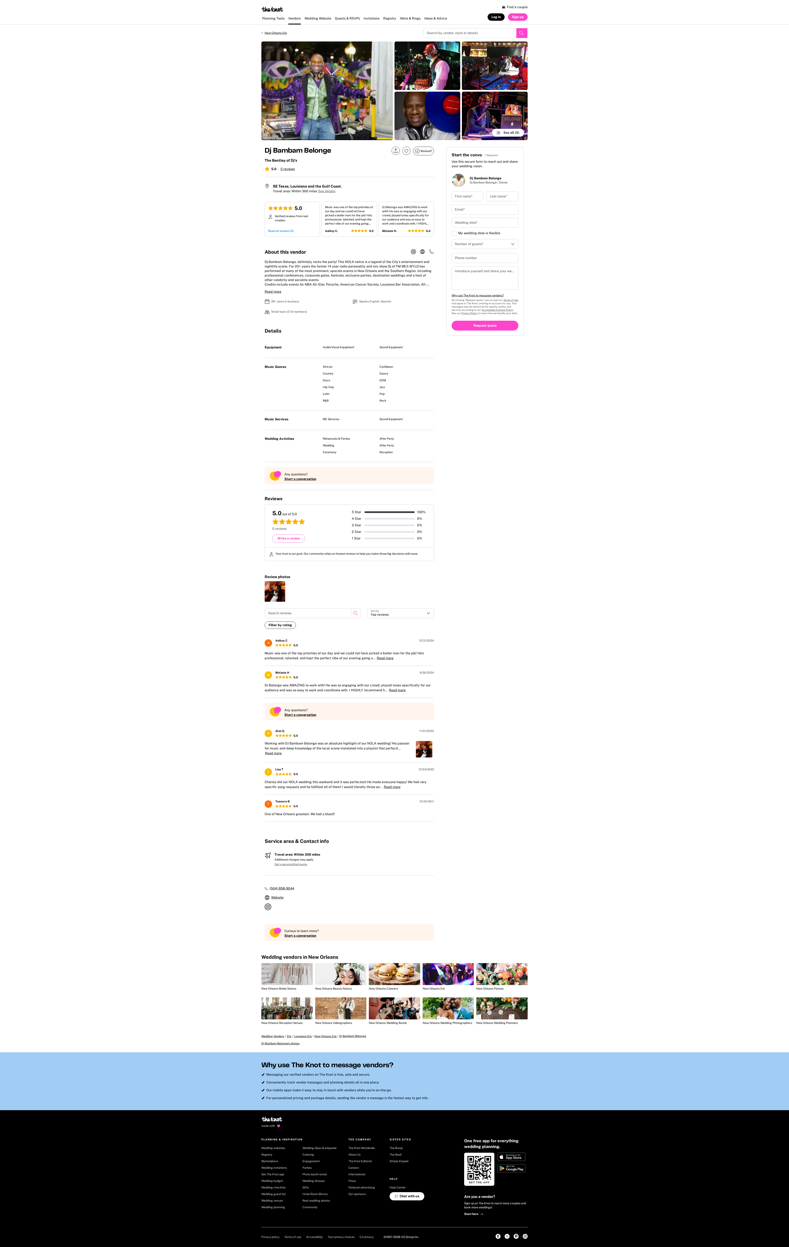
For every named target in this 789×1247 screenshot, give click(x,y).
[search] (355, 613)
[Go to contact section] (431, 253)
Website (277, 897)
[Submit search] (521, 33)
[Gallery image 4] (495, 65)
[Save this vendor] (406, 151)
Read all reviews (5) (281, 231)
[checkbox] (454, 233)
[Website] (422, 252)
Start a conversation (300, 479)
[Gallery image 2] (427, 65)
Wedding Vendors (272, 1036)
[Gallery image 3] (427, 116)
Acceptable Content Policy (497, 310)
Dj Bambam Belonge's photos (280, 1043)
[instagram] (413, 252)
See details (326, 191)
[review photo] (275, 591)
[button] (400, 613)
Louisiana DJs (303, 1036)
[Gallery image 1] (327, 90)
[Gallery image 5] (495, 116)
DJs (289, 1036)
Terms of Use (510, 300)
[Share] (395, 151)
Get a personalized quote (291, 864)
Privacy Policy (469, 313)
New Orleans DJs (276, 33)
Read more (273, 292)
